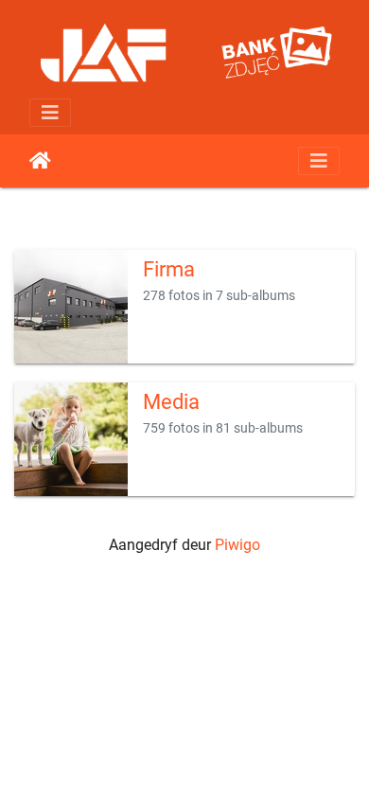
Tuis (40, 161)
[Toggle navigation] (50, 112)
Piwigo (237, 545)
